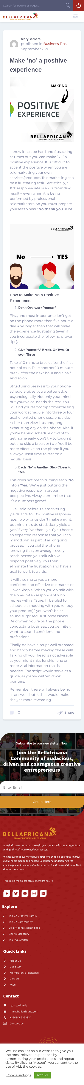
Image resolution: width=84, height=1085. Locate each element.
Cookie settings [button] (18, 1075)
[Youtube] (25, 893)
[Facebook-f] (6, 893)
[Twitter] (15, 893)
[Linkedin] (43, 893)
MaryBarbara (30, 39)
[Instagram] (34, 893)
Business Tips (55, 44)
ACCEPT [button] (42, 1075)
